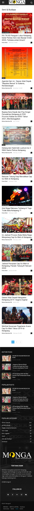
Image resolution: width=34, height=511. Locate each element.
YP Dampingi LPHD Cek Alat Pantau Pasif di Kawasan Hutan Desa (21, 375)
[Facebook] (12, 494)
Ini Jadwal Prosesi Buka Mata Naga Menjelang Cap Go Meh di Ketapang (17, 236)
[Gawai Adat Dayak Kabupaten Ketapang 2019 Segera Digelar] (17, 285)
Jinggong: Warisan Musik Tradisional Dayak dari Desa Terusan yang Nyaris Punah (20, 366)
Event (8, 7)
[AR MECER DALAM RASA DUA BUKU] (6, 358)
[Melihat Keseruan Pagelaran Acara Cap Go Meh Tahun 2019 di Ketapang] (17, 315)
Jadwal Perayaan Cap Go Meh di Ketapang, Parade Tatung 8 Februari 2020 (17, 266)
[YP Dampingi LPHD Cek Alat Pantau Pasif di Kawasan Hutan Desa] (6, 376)
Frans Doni (5, 42)
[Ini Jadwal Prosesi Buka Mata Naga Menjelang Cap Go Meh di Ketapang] (17, 225)
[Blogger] (8, 494)
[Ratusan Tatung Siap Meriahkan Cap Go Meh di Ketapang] (17, 165)
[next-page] (20, 342)
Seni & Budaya (5, 32)
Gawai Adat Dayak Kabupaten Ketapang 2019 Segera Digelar (15, 298)
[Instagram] (21, 494)
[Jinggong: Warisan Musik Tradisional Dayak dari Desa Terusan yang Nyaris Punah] (6, 367)
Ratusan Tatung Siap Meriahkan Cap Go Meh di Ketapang (17, 177)
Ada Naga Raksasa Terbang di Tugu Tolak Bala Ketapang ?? (17, 209)
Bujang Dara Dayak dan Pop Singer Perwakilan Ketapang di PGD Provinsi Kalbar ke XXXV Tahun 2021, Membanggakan (16, 115)
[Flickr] (17, 494)
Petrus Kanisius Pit (7, 88)
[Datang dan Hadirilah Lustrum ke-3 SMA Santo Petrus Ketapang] (17, 136)
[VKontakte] (26, 494)
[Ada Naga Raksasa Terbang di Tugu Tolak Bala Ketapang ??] (17, 196)
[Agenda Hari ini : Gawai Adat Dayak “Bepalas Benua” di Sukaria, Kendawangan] (17, 63)
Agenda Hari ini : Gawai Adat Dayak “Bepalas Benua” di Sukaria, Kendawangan (16, 83)
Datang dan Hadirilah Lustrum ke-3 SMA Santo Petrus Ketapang (16, 149)
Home (3, 7)
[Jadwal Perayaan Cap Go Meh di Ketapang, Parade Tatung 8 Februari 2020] (17, 252)
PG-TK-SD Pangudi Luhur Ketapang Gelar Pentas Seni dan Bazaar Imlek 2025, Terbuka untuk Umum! (17, 37)
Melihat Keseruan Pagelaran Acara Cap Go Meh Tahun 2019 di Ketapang (16, 328)
